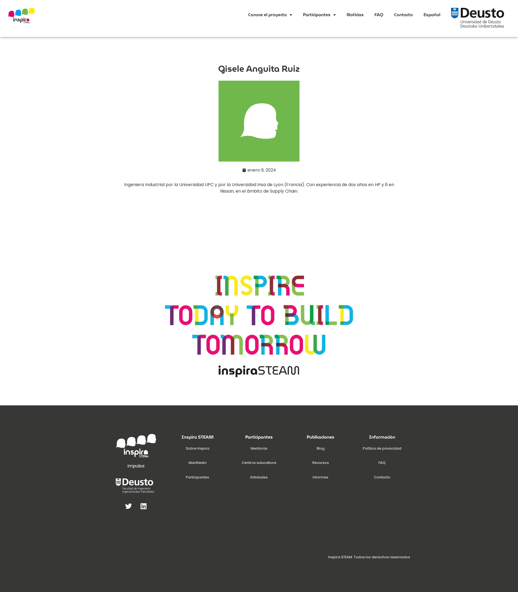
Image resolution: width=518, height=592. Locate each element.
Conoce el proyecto (267, 14)
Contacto (403, 14)
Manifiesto (198, 462)
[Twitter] (128, 506)
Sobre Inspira (197, 448)
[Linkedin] (143, 506)
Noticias (355, 14)
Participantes (316, 14)
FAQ (378, 14)
